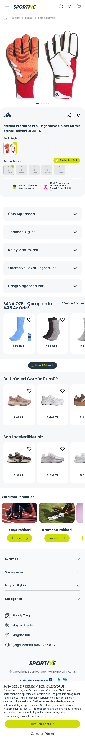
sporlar (16, 18)
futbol (29, 18)
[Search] (61, 6)
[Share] (69, 115)
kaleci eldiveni (47, 18)
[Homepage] (24, 7)
